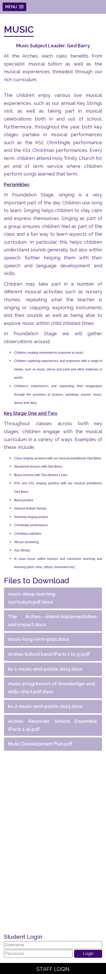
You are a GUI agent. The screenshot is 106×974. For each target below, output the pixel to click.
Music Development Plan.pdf (40, 744)
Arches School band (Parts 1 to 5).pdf (49, 654)
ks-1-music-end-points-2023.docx (45, 669)
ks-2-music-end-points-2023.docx (45, 706)
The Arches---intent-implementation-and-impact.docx (53, 620)
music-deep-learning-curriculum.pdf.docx (32, 598)
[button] (14, 7)
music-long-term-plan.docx (38, 639)
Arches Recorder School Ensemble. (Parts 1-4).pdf (53, 725)
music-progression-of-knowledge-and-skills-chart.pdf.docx (52, 687)
